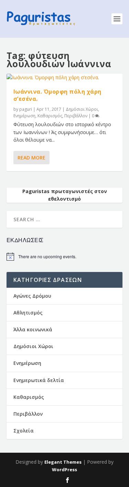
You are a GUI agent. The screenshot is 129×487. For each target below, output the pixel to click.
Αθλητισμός (28, 312)
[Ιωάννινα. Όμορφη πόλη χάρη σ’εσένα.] (65, 77)
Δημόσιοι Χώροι (82, 109)
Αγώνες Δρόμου (32, 296)
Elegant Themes (63, 462)
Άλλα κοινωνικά (32, 329)
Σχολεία (23, 430)
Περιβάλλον (75, 116)
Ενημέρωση (24, 116)
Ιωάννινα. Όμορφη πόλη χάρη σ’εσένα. (57, 95)
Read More (31, 157)
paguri (25, 109)
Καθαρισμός (49, 116)
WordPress (64, 469)
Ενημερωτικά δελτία (38, 380)
